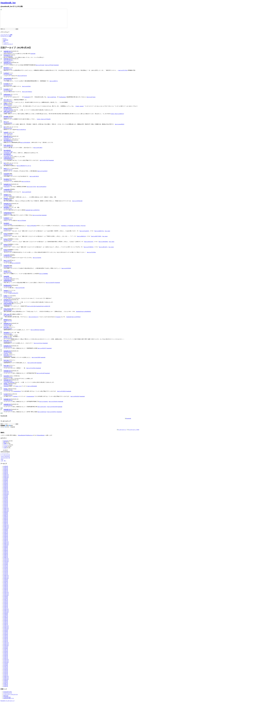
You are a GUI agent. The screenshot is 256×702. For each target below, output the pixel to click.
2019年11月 (6, 526)
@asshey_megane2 (79, 106)
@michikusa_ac (64, 225)
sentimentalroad (7, 157)
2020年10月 (6, 511)
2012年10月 (6, 645)
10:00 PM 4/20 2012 (8, 366)
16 (2, 456)
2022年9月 (5, 478)
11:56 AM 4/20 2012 (8, 159)
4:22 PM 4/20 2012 (8, 272)
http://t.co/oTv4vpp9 (40, 65)
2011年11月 (6, 661)
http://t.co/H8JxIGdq (35, 329)
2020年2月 (5, 522)
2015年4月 (5, 603)
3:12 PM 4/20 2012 (8, 204)
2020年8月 (5, 513)
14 (9, 454)
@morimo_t (78, 225)
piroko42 (6, 319)
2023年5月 (5, 467)
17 (3, 456)
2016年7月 (5, 582)
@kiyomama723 (7, 61)
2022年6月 (5, 483)
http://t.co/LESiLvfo (26, 181)
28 (9, 457)
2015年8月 (5, 598)
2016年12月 (6, 575)
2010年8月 (5, 682)
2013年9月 (5, 630)
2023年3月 (5, 470)
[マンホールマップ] (122, 429)
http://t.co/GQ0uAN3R (52, 406)
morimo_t (6, 383)
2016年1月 (5, 591)
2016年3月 (5, 588)
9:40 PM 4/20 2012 (8, 337)
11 (5, 454)
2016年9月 (5, 579)
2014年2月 (5, 623)
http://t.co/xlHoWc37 (119, 113)
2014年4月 (5, 620)
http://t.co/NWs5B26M (25, 142)
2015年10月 (6, 595)
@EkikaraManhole (40, 435)
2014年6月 (5, 617)
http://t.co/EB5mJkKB (32, 386)
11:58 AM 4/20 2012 (8, 164)
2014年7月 (5, 616)
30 (2, 459)
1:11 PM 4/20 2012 (8, 180)
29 (1, 459)
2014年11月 (6, 610)
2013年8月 (5, 631)
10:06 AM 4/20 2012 (8, 137)
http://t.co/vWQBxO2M (77, 200)
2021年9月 (5, 495)
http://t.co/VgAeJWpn (31, 368)
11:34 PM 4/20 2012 (8, 395)
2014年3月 (5, 621)
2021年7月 (5, 498)
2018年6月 (5, 550)
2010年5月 (5, 686)
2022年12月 (6, 474)
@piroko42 (6, 325)
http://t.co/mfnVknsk (51, 97)
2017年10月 (6, 561)
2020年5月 (5, 518)
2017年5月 (5, 568)
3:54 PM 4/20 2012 (8, 229)
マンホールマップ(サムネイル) (10, 694)
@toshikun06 (27, 97)
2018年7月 (5, 549)
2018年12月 (6, 542)
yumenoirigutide (7, 78)
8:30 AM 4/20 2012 (8, 95)
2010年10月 (6, 679)
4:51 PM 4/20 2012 (8, 277)
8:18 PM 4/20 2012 (8, 297)
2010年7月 (5, 683)
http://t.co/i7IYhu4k (49, 65)
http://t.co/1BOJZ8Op (103, 241)
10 (3, 454)
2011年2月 (5, 673)
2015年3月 (5, 605)
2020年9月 (5, 512)
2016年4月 (5, 586)
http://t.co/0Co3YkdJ (44, 160)
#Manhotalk (5, 695)
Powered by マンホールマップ (7, 700)
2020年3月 (5, 520)
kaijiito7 (5, 295)
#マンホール (28, 165)
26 (6, 457)
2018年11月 (6, 543)
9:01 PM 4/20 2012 (8, 315)
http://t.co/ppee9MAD (119, 124)
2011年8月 (5, 665)
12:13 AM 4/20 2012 (8, 56)
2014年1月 (5, 624)
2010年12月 (6, 676)
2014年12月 (6, 609)
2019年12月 (6, 525)
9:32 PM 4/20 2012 (8, 328)
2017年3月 (5, 571)
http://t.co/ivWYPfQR (66, 268)
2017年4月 (5, 570)
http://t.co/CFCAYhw (123, 70)
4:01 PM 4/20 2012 (8, 240)
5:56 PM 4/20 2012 (8, 291)
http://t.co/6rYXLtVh (22, 75)
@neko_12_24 (18, 386)
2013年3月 (5, 638)
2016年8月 (5, 581)
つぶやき (5, 446)
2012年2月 (5, 656)
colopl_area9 (6, 111)
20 (7, 456)
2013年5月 (5, 635)
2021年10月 (6, 494)
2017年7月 (5, 565)
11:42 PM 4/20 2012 (8, 400)
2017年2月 (5, 572)
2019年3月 (5, 537)
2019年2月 (5, 539)
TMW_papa (6, 314)
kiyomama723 (7, 54)
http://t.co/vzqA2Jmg (37, 215)
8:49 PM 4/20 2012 (8, 310)
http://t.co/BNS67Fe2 (35, 210)
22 (1, 457)
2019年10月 (6, 528)
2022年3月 (5, 487)
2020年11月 (6, 509)
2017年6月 (5, 567)
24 (3, 457)
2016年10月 (6, 578)
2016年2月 (5, 589)
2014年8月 (5, 614)
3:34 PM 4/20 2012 (8, 219)
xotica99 (5, 271)
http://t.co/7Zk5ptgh (22, 220)
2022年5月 (5, 484)
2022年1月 (5, 490)
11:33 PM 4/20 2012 (8, 390)
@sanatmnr (6, 206)
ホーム (4, 38)
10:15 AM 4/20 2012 (8, 141)
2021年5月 (5, 501)
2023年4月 (5, 469)
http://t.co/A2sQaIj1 (37, 257)
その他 (4, 447)
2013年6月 (5, 634)
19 (6, 456)
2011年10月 (6, 662)
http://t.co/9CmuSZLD (41, 186)
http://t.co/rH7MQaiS (76, 316)
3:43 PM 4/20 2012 (8, 224)
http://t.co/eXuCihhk (31, 306)
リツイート (6, 42)
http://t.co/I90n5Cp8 (81, 236)
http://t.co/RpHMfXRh (86, 311)
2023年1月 (5, 473)
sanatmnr (6, 194)
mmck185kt (6, 375)
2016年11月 (6, 577)
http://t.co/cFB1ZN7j (42, 348)
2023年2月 (5, 471)
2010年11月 (6, 677)
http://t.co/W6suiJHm (31, 225)
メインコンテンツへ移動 (6, 34)
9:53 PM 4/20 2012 (8, 361)
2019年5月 (5, 535)
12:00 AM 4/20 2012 (8, 52)
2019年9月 (5, 529)
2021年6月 (5, 499)
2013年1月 (5, 641)
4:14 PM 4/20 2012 (8, 261)
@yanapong (57, 316)
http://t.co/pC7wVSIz (31, 186)
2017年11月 (6, 560)
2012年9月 (5, 647)
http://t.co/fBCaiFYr (103, 247)
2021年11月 (6, 492)
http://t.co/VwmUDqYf (42, 171)
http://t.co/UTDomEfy (46, 119)
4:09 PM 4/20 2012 (8, 251)
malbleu (5, 103)
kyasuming (6, 83)
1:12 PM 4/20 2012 (8, 185)
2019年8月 (5, 530)
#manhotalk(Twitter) (7, 691)
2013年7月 (5, 633)
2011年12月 (6, 659)
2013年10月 (6, 628)
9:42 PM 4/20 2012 (8, 347)
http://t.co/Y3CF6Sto (91, 252)
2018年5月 (5, 551)
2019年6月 (5, 533)
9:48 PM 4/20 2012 (8, 356)
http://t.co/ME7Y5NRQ (96, 236)
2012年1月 (5, 658)
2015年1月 (5, 607)
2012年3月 (5, 655)
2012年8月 (5, 648)
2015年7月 (5, 599)
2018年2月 (5, 556)
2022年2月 (5, 488)
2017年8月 (5, 564)
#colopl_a (113, 113)
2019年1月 (5, 540)
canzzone (6, 290)
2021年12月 (6, 491)
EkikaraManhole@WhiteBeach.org (25, 435)
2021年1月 (5, 506)
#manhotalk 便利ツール (8, 698)
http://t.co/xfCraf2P (41, 373)
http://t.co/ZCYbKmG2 (27, 91)
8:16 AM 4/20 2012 (8, 90)
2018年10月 (6, 544)
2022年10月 (6, 477)
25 (5, 457)
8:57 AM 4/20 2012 (8, 108)
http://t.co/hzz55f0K (36, 357)
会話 (4, 41)
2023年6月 (5, 466)
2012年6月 (5, 651)
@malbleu (6, 109)
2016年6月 (5, 584)
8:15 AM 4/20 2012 (8, 85)
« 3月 (2, 460)
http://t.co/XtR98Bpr (43, 273)
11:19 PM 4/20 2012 (8, 377)
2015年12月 (6, 592)
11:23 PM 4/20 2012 (8, 384)
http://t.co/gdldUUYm (99, 231)
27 (7, 457)
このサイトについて (8, 44)
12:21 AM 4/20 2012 (8, 59)
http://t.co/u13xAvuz (38, 343)
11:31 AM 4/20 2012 (8, 155)
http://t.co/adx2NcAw (21, 129)
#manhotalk (5, 39)
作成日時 (13, 427)
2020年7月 (5, 515)
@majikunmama (62, 97)
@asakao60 (6, 138)
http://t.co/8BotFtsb (21, 165)
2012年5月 (5, 652)
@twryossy (83, 225)
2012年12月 (6, 642)
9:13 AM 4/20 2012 (8, 112)
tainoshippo (6, 207)
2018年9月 (5, 546)
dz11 (5, 126)
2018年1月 (5, 557)
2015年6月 (5, 600)
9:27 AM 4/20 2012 (8, 122)
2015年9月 (5, 596)
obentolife (6, 116)
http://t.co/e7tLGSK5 (20, 287)
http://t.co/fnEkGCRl (45, 306)
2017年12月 (6, 558)
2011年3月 (5, 672)
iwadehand (6, 73)
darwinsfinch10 (7, 140)
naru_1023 (6, 99)
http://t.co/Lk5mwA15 (33, 316)
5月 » (5, 460)
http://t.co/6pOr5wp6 (42, 411)
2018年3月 (5, 554)
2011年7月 (5, 666)
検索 (2, 29)
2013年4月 (5, 637)
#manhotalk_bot (8, 2)
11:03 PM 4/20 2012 (8, 371)
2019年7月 (5, 532)
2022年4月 (5, 485)
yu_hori (5, 393)
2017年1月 (5, 574)
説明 (11, 425)
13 (7, 454)
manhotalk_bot (7, 51)
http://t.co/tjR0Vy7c (54, 81)
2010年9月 (5, 680)
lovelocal (6, 228)
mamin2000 (6, 173)
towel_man (6, 327)
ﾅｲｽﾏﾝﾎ (7, 427)
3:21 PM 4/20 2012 (8, 208)
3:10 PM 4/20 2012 (8, 195)
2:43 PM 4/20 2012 (8, 190)
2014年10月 (6, 612)
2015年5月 (5, 602)
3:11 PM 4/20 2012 (8, 199)
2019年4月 (5, 536)
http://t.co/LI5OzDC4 (53, 401)
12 (6, 454)
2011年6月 (5, 668)
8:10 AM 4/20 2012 (8, 74)
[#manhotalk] (128, 418)
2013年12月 (6, 626)
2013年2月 (5, 640)
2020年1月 (5, 523)
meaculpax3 (6, 179)
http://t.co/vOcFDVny (52, 411)
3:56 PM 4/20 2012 (8, 235)
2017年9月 (5, 563)
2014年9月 (5, 613)
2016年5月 (5, 585)
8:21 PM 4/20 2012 (8, 300)
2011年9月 (5, 663)
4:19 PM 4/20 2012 (8, 267)
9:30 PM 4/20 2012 (8, 324)
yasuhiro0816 (7, 189)
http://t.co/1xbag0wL (43, 401)
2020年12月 (6, 508)
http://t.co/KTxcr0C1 (42, 406)
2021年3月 (5, 504)
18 (5, 456)
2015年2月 (5, 606)
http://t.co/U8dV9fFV (16, 263)
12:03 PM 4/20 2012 (8, 169)
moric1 (5, 168)
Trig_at (5, 121)
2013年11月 (6, 627)
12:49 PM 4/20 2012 (8, 175)
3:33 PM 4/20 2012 (8, 213)
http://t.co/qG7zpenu (91, 97)
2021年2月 (5, 505)
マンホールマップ (7, 693)
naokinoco (6, 198)
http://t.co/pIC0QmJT (26, 192)
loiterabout (6, 67)
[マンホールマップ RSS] (133, 429)
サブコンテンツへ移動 (6, 36)
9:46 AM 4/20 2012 (8, 128)
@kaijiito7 (6, 302)
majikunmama (7, 94)
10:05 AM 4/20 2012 (8, 133)
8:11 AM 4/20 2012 (8, 79)
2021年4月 (5, 502)
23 (2, 457)
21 (9, 456)
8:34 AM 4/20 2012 (8, 101)
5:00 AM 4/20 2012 (8, 63)
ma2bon (5, 336)
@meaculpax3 (7, 186)
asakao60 (6, 132)
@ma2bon (6, 353)
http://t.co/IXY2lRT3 (37, 147)
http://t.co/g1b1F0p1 (26, 86)
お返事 (4, 443)
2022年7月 (5, 481)
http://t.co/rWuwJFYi (13, 293)
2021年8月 (5, 497)
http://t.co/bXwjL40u (31, 362)
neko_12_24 (6, 260)
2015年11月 (6, 593)
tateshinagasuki (7, 285)
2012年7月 (5, 649)
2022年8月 (5, 480)
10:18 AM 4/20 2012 (8, 146)
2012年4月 (5, 654)
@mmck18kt (6, 382)
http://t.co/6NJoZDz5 (75, 396)
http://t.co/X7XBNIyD (88, 247)
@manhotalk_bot (7, 152)
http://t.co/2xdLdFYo (50, 282)
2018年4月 (5, 553)
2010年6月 (5, 684)
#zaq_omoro (107, 231)
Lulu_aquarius (7, 145)
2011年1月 (5, 675)
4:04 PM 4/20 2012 (8, 245)
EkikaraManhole (7, 303)
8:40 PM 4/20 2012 (8, 304)
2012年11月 (6, 644)
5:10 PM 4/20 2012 (8, 286)
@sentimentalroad (17, 391)
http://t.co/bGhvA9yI (88, 241)
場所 (8, 425)
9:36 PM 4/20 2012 (8, 333)
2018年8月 (5, 547)
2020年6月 (5, 516)
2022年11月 (6, 476)
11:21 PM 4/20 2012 (8, 381)
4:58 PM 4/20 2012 (8, 281)
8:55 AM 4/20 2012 (8, 104)
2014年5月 (5, 619)
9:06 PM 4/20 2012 (8, 320)
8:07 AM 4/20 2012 (8, 69)
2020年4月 (5, 519)
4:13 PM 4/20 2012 (8, 256)
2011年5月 (5, 669)
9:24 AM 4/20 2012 (8, 117)
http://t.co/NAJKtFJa (61, 391)
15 (1, 456)
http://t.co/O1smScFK (84, 231)
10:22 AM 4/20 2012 (8, 151)
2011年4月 (5, 670)
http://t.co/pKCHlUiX (34, 176)
